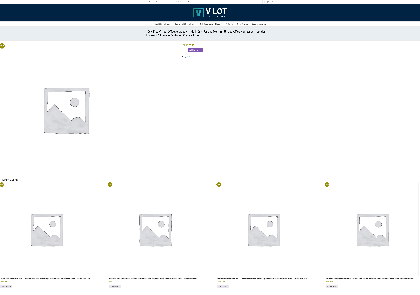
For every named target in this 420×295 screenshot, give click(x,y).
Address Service (192, 57)
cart (169, 2)
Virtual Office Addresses (162, 24)
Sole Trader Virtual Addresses (210, 24)
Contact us (229, 24)
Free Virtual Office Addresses (185, 24)
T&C (149, 2)
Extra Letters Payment (181, 2)
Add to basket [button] (6, 286)
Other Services (242, 24)
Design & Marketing (259, 24)
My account (159, 2)
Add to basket (195, 50)
